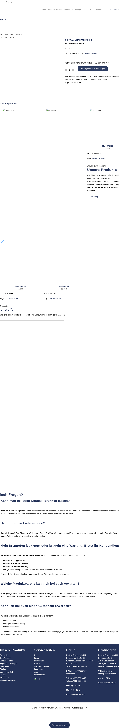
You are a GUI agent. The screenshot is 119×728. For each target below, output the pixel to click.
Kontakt (37, 664)
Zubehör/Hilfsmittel (8, 680)
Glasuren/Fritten (6, 661)
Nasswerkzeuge (7, 37)
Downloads (39, 661)
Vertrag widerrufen (60, 725)
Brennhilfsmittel (6, 672)
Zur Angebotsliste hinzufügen (92, 69)
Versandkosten (91, 53)
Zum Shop (93, 197)
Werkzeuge (15, 34)
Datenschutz (39, 675)
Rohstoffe (4, 655)
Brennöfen (4, 678)
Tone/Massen (5, 658)
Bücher (3, 669)
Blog (36, 655)
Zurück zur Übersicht (96, 166)
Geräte (3, 675)
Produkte (4, 34)
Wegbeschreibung (41, 666)
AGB (36, 672)
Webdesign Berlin (79, 708)
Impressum (38, 669)
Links (36, 658)
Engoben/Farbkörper (8, 664)
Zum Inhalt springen (6, 2)
